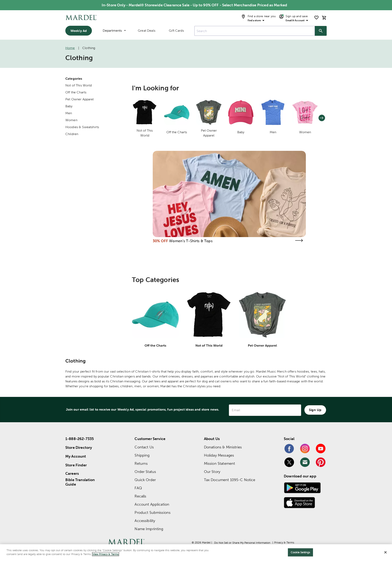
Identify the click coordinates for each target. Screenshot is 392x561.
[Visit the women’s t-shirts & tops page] (298, 240)
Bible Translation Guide (80, 482)
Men (68, 113)
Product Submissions (152, 512)
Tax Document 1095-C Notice (229, 480)
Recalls (140, 496)
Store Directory (78, 447)
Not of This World (78, 85)
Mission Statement (219, 463)
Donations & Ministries (223, 447)
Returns (141, 463)
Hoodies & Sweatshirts (82, 127)
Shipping (142, 455)
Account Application (152, 504)
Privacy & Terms (284, 542)
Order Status (145, 471)
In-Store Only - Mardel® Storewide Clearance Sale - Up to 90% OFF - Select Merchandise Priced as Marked (194, 5)
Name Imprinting (149, 529)
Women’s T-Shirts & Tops (190, 241)
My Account (75, 456)
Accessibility (145, 520)
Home (70, 48)
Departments (112, 30)
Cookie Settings (300, 552)
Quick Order (145, 480)
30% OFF (160, 241)
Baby (69, 106)
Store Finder (76, 465)
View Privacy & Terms (105, 554)
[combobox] (254, 31)
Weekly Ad (78, 30)
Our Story (212, 471)
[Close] (385, 552)
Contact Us (144, 447)
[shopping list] (316, 17)
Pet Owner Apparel (79, 99)
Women (71, 120)
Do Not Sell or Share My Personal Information (242, 542)
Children (71, 134)
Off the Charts (75, 92)
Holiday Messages (219, 455)
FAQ (138, 488)
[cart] (324, 18)
